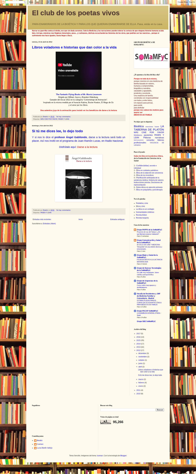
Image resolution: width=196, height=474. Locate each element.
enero (140, 386)
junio (140, 363)
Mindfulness (138, 135)
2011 (138, 390)
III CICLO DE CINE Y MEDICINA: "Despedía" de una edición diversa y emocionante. (149, 247)
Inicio (81, 219)
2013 (138, 347)
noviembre (142, 357)
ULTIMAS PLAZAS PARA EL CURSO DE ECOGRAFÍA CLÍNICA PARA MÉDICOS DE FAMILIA (149, 303)
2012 (138, 350)
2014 (138, 344)
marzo (141, 379)
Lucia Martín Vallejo (44, 448)
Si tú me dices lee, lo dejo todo (57, 131)
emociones (149, 126)
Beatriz (39, 440)
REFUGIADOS (138, 140)
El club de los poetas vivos (76, 13)
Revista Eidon (141, 215)
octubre (141, 360)
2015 (138, 340)
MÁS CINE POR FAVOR (48, 119)
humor (157, 126)
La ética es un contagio (145, 209)
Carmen (40, 444)
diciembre (142, 353)
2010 (138, 394)
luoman (100, 456)
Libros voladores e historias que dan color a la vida (74, 47)
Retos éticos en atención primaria (149, 187)
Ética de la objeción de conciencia (149, 173)
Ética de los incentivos (145, 175)
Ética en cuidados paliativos (147, 170)
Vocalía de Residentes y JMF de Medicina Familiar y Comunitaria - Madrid (148, 296)
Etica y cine (140, 206)
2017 (138, 334)
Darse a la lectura (87, 147)
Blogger (123, 456)
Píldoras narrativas (153, 137)
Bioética (139, 126)
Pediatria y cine (142, 203)
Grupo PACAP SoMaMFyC (147, 311)
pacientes (148, 135)
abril (140, 367)
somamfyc (150, 140)
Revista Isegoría (142, 218)
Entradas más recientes (42, 219)
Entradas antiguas (117, 219)
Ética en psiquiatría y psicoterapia (149, 190)
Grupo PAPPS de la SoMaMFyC (149, 230)
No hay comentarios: (63, 116)
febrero (141, 383)
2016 (138, 337)
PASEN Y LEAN (63, 119)
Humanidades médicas (145, 212)
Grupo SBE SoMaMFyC (146, 321)
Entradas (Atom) (49, 224)
